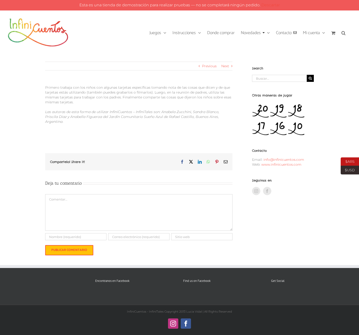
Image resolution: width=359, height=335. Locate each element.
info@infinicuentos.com (284, 159)
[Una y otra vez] (296, 128)
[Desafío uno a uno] (278, 128)
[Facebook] (267, 191)
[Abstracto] (260, 128)
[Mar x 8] (278, 111)
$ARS (348, 161)
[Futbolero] (260, 111)
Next (225, 66)
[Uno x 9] (296, 111)
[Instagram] (256, 191)
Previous (209, 66)
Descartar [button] (270, 5)
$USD (348, 169)
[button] (343, 32)
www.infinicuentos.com (281, 164)
